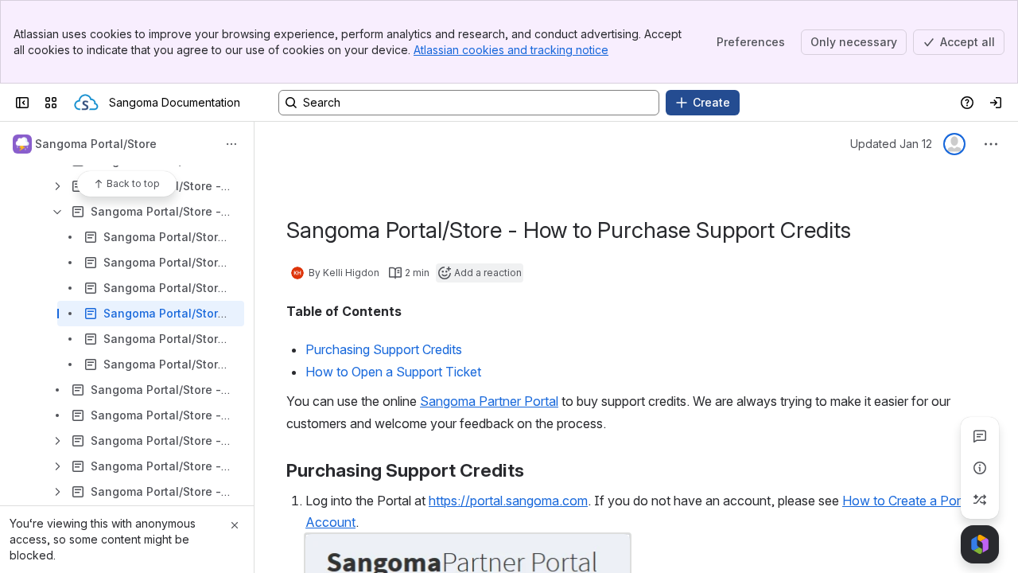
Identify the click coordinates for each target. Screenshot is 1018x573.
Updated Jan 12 (891, 143)
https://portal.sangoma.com (508, 501)
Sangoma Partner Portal (489, 401)
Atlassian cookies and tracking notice (511, 50)
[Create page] (980, 500)
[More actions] (231, 144)
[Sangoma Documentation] (86, 102)
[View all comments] (980, 436)
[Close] (234, 525)
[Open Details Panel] (980, 468)
